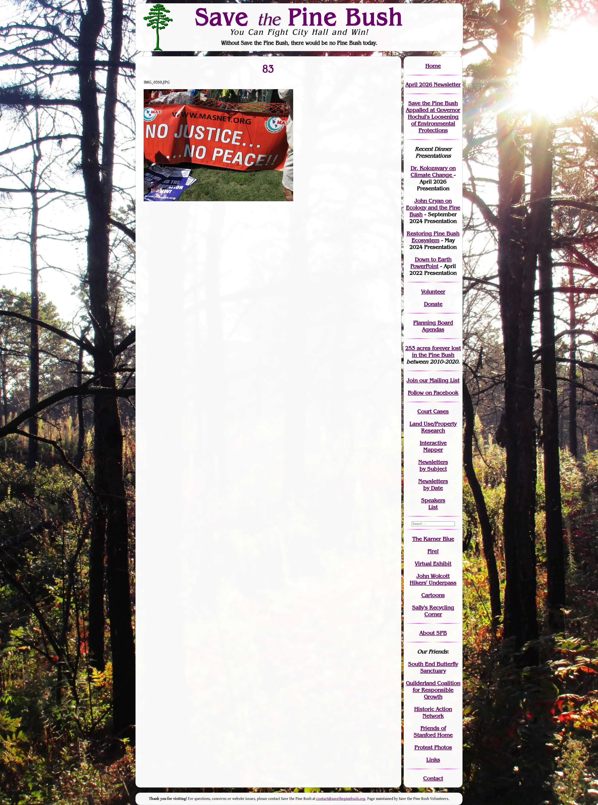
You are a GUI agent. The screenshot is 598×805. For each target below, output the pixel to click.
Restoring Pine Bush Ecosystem (433, 237)
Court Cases (433, 411)
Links (433, 759)
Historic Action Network (433, 712)
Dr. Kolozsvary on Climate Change (433, 171)
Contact (433, 778)
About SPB (433, 632)
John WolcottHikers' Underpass (433, 579)
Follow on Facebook (433, 392)
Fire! (433, 551)
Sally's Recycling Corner (433, 611)
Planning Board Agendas (433, 326)
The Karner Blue (433, 538)
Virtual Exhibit (433, 563)
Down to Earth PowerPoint (431, 262)
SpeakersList (433, 503)
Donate (433, 303)
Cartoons (433, 595)
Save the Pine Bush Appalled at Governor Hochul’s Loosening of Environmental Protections (433, 117)
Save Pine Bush (299, 16)
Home (433, 65)
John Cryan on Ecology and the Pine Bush (433, 207)
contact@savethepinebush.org (340, 799)
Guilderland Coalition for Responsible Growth (433, 690)
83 (268, 68)
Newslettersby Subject (433, 465)
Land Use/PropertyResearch (433, 427)
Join (412, 380)
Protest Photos (433, 747)
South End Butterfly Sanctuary (433, 667)
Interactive (433, 442)
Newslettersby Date (433, 484)
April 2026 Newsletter (433, 84)
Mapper (433, 449)
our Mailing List (438, 380)
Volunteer (433, 291)
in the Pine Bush (436, 351)
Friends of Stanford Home (433, 731)
